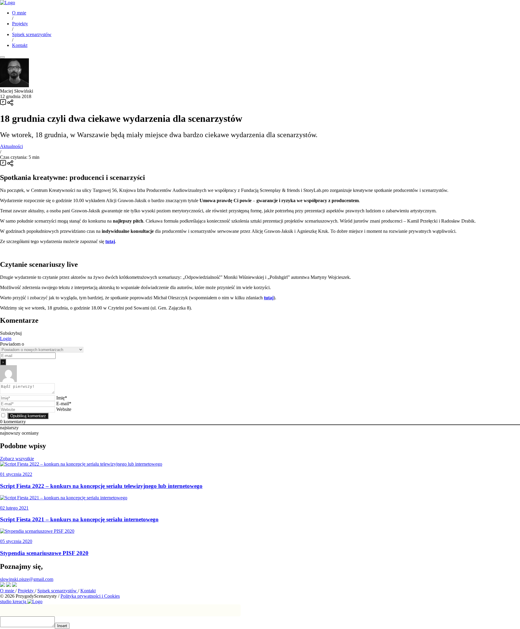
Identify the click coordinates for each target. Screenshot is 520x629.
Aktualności (11, 146)
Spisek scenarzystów (31, 34)
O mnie (19, 12)
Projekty (20, 23)
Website (63, 409)
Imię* (61, 397)
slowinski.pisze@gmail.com (26, 579)
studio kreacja (13, 601)
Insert (62, 626)
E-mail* (63, 403)
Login (5, 338)
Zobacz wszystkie (17, 458)
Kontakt (19, 45)
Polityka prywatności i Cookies (90, 596)
